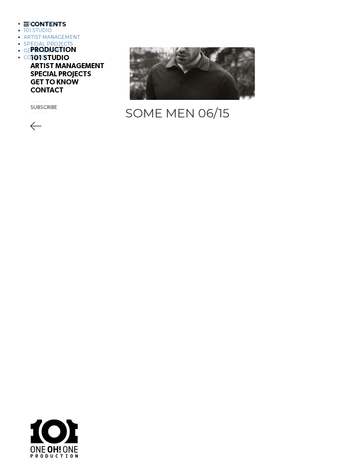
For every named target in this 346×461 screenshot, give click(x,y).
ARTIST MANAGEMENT (52, 37)
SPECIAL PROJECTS (48, 44)
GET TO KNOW (42, 51)
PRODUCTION (41, 24)
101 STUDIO (38, 30)
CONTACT (35, 57)
